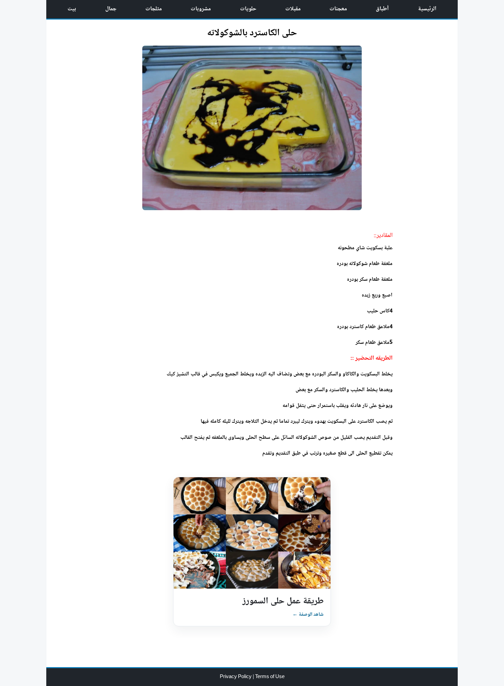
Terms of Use (270, 677)
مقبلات (293, 9)
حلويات (248, 9)
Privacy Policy (236, 677)
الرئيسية (427, 9)
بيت (72, 9)
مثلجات (153, 9)
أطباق (382, 9)
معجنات (338, 9)
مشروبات (201, 9)
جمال (111, 9)
